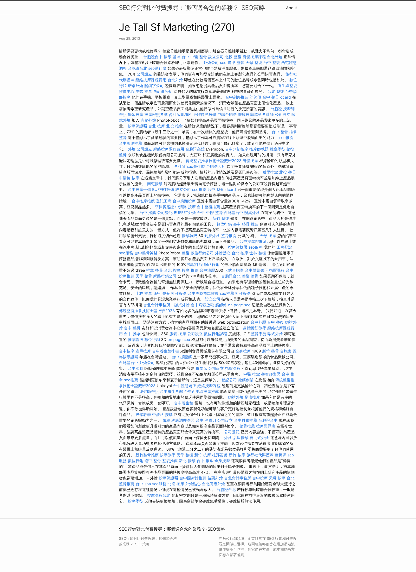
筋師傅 (255, 97)
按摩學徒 (135, 501)
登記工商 (163, 201)
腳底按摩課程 (249, 114)
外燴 (132, 149)
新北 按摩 (187, 460)
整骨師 (280, 455)
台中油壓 (207, 270)
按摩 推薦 (190, 270)
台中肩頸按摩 (184, 201)
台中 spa (143, 483)
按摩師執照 (259, 149)
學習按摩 (135, 114)
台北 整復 (275, 91)
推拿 (293, 131)
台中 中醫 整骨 (194, 56)
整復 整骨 (250, 276)
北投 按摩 (176, 483)
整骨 (123, 137)
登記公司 (229, 379)
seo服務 (255, 247)
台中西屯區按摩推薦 (201, 391)
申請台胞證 (227, 114)
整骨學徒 (258, 333)
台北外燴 (274, 56)
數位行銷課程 (215, 333)
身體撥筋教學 (204, 114)
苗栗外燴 (215, 478)
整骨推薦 (228, 235)
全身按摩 (243, 351)
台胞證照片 (215, 166)
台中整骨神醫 (145, 253)
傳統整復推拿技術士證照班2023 (213, 160)
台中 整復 (271, 62)
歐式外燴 (275, 333)
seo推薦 (286, 137)
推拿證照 (135, 339)
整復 (185, 253)
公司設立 (144, 74)
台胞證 (276, 108)
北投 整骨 (287, 172)
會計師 (268, 114)
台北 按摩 (156, 126)
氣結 (166, 420)
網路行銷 (211, 264)
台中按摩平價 (139, 189)
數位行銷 (224, 224)
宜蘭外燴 (148, 120)
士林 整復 (257, 253)
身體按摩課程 (254, 56)
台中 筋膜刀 (206, 420)
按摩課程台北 (158, 495)
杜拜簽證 (179, 293)
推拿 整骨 (154, 270)
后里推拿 (270, 172)
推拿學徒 (277, 149)
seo (223, 62)
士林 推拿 (144, 293)
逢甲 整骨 (236, 62)
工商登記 (284, 247)
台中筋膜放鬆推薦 (203, 293)
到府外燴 (212, 235)
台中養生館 (183, 403)
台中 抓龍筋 (181, 356)
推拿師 (201, 368)
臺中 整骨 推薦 (246, 224)
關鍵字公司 (154, 85)
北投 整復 (233, 56)
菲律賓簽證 (164, 206)
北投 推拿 (174, 126)
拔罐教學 (143, 414)
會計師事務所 (180, 114)
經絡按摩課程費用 (151, 79)
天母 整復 (254, 62)
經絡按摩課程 (209, 385)
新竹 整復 (221, 218)
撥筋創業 (246, 379)
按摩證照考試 (156, 114)
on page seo (239, 304)
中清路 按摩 (129, 178)
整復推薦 (170, 460)
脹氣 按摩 (177, 333)
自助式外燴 (259, 437)
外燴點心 (222, 253)
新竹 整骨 (270, 351)
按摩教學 (167, 455)
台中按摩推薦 (143, 201)
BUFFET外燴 (163, 189)
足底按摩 (252, 397)
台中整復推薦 (130, 143)
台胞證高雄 (195, 149)
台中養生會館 (171, 391)
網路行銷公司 (164, 276)
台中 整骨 (280, 131)
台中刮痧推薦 (236, 97)
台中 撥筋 (147, 212)
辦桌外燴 (135, 85)
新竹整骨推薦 (147, 455)
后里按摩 (240, 437)
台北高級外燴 (213, 483)
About (291, 7)
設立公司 (216, 56)
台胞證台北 (137, 68)
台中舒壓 (258, 322)
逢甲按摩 (143, 351)
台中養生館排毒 (165, 351)
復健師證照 (149, 391)
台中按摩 (126, 351)
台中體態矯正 (256, 270)
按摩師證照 (137, 126)
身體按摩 (250, 160)
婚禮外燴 (235, 397)
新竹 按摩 (202, 455)
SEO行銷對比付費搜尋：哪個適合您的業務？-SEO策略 (192, 7)
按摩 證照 (172, 56)
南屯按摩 (154, 183)
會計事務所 (163, 91)
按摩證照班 (265, 426)
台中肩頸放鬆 (202, 304)
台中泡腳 (135, 368)
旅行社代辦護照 (260, 455)
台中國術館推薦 (192, 478)
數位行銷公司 (202, 253)
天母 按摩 (268, 235)
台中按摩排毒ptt (254, 241)
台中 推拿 (132, 333)
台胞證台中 (152, 56)
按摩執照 (189, 235)
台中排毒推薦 (245, 420)
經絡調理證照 (183, 420)
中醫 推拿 (144, 91)
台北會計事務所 (156, 304)
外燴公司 (211, 62)
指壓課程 (195, 264)
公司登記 (165, 212)
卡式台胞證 (234, 270)
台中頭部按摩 (236, 149)
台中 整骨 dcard (276, 97)
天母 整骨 (144, 276)
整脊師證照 (270, 374)
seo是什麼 (157, 68)
